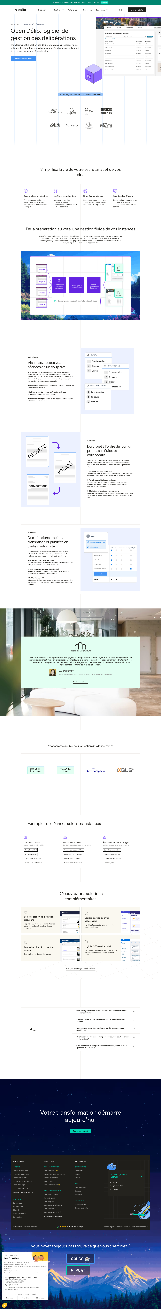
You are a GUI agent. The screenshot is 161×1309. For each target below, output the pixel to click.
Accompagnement (19, 1214)
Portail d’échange (19, 1185)
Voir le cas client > (80, 682)
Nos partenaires (80, 1204)
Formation (78, 1195)
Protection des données (140, 1227)
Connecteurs (17, 1203)
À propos (113, 1182)
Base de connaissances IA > (23, 1192)
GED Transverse (49, 1209)
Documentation (80, 1188)
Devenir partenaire (81, 1208)
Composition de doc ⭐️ (52, 1185)
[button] (44, 9)
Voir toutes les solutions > (53, 1216)
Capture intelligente (20, 1178)
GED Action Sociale (51, 1195)
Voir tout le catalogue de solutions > (80, 969)
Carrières (114, 1189)
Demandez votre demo (23, 58)
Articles (77, 1174)
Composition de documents (22, 1181)
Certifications (17, 1217)
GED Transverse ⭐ (51, 1171)
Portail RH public (49, 1198)
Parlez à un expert (80, 1131)
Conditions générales (123, 1227)
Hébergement (18, 1207)
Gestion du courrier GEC (52, 1212)
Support (78, 1191)
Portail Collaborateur (51, 1178)
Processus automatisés (21, 1174)
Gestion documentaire (20, 1171)
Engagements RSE (116, 1186)
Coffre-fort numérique (21, 1188)
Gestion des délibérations (53, 1205)
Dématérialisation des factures (54, 1174)
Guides (77, 1178)
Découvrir (104, 2)
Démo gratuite (137, 10)
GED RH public (49, 1202)
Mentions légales (109, 1227)
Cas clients (87, 10)
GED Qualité (48, 1181)
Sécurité (16, 1210)
